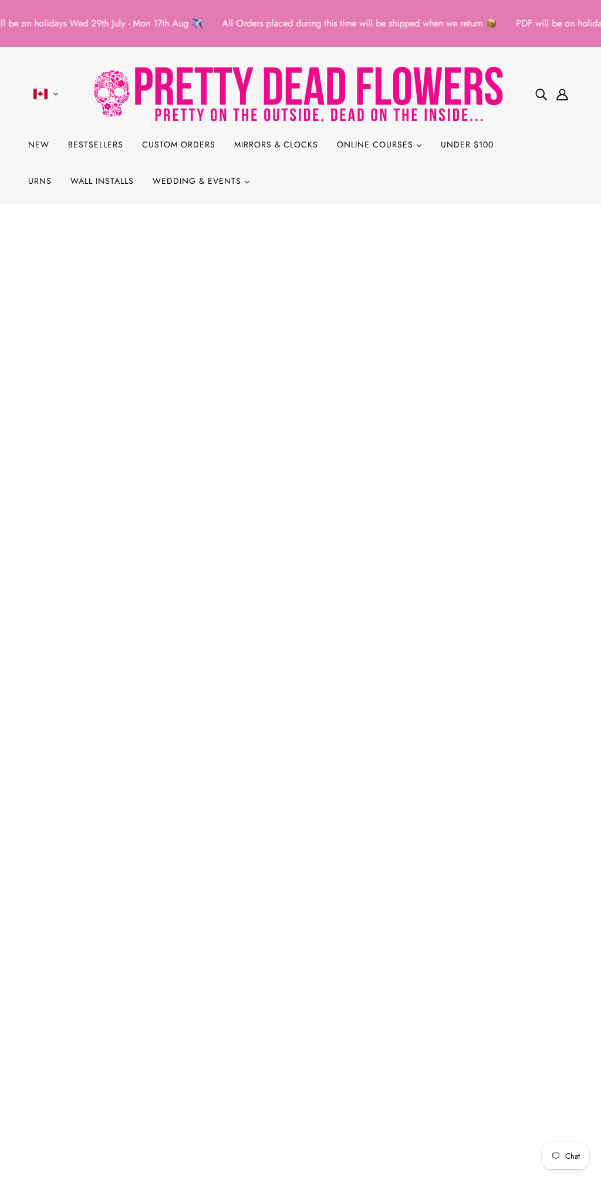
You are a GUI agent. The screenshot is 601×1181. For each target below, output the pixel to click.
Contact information (77, 1077)
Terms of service (69, 1049)
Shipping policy (69, 1063)
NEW (38, 144)
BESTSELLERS (95, 144)
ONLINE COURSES (376, 144)
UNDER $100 (467, 144)
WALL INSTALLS (102, 181)
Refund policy (65, 1021)
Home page (270, 355)
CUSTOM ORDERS (178, 144)
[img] (541, 94)
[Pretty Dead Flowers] (300, 94)
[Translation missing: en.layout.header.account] (562, 94)
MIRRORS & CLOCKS (276, 144)
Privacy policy (65, 1035)
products (397, 355)
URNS (40, 181)
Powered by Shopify (300, 1138)
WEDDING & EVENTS (198, 181)
